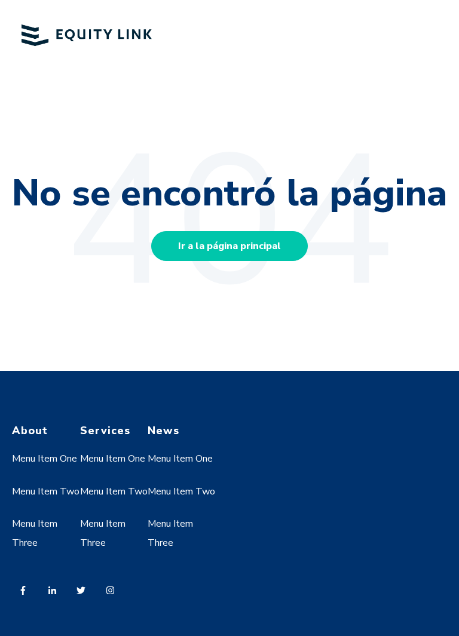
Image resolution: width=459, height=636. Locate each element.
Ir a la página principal (229, 246)
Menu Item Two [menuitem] (45, 491)
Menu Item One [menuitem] (44, 458)
